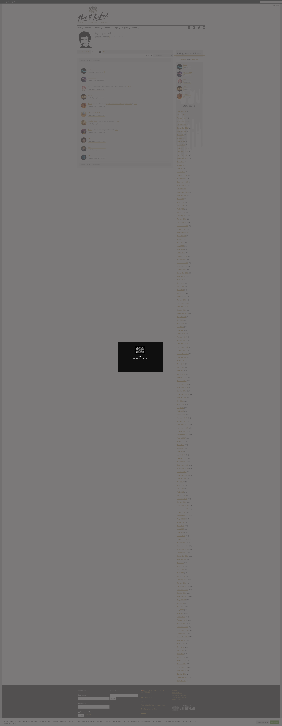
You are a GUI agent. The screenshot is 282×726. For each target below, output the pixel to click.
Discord (144, 358)
